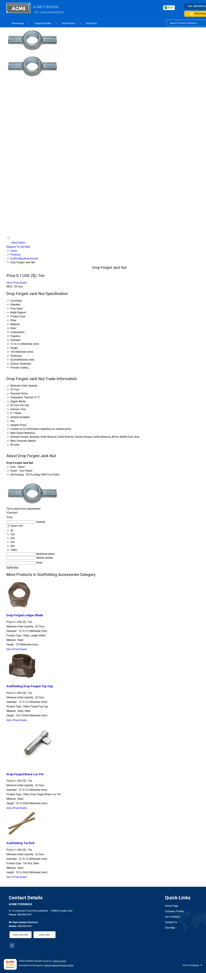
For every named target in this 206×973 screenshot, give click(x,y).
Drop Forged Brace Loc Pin (25, 774)
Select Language (191, 965)
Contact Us (91, 23)
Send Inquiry (18, 242)
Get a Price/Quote (16, 282)
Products (15, 254)
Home (13, 250)
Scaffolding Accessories (24, 258)
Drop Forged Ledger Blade (24, 615)
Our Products (68, 23)
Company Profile (42, 23)
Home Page (18, 23)
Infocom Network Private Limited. (59, 965)
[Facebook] (12, 947)
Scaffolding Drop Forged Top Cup (29, 686)
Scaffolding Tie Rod (20, 843)
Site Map (170, 927)
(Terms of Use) (59, 961)
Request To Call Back (18, 246)
